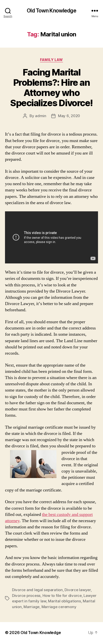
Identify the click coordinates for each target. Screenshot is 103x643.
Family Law (51, 60)
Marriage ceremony (59, 606)
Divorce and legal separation (37, 589)
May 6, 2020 (69, 115)
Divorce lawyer (77, 589)
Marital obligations (64, 601)
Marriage (32, 606)
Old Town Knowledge (51, 10)
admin (40, 115)
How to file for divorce (62, 595)
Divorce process (26, 595)
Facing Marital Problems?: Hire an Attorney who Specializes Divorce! (51, 87)
